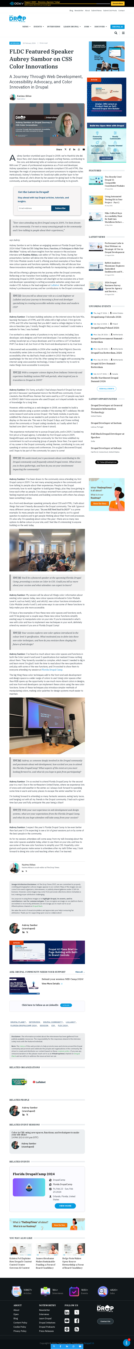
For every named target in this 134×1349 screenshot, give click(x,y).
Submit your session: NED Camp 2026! (62, 979)
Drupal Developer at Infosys (106, 448)
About (87, 10)
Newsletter (79, 10)
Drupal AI (117, 26)
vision (22, 1046)
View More (65, 1206)
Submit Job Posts (110, 10)
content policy (64, 1051)
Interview (15, 43)
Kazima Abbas (24, 96)
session (44, 1025)
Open (16, 1314)
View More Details (51, 983)
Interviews (53, 26)
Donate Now (118, 3)
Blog (71, 10)
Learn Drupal (71, 26)
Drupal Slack (37, 906)
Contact (121, 10)
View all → (80, 972)
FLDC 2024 (63, 1025)
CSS (53, 1025)
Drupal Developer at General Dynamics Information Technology (106, 409)
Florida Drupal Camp (52, 669)
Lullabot (55, 285)
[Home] (17, 18)
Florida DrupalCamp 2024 (23, 1025)
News (25, 26)
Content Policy (20, 1322)
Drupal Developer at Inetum (106, 423)
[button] (61, 149)
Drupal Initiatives (47, 1322)
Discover (99, 26)
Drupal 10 (89, 1343)
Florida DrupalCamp (62, 1184)
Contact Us (105, 1321)
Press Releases (46, 1331)
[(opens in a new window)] (16, 3)
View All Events (106, 389)
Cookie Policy (19, 1327)
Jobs (86, 26)
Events (38, 26)
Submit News (96, 10)
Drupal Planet (18, 1022)
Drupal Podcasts (47, 1327)
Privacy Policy (19, 1331)
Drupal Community (53, 1022)
